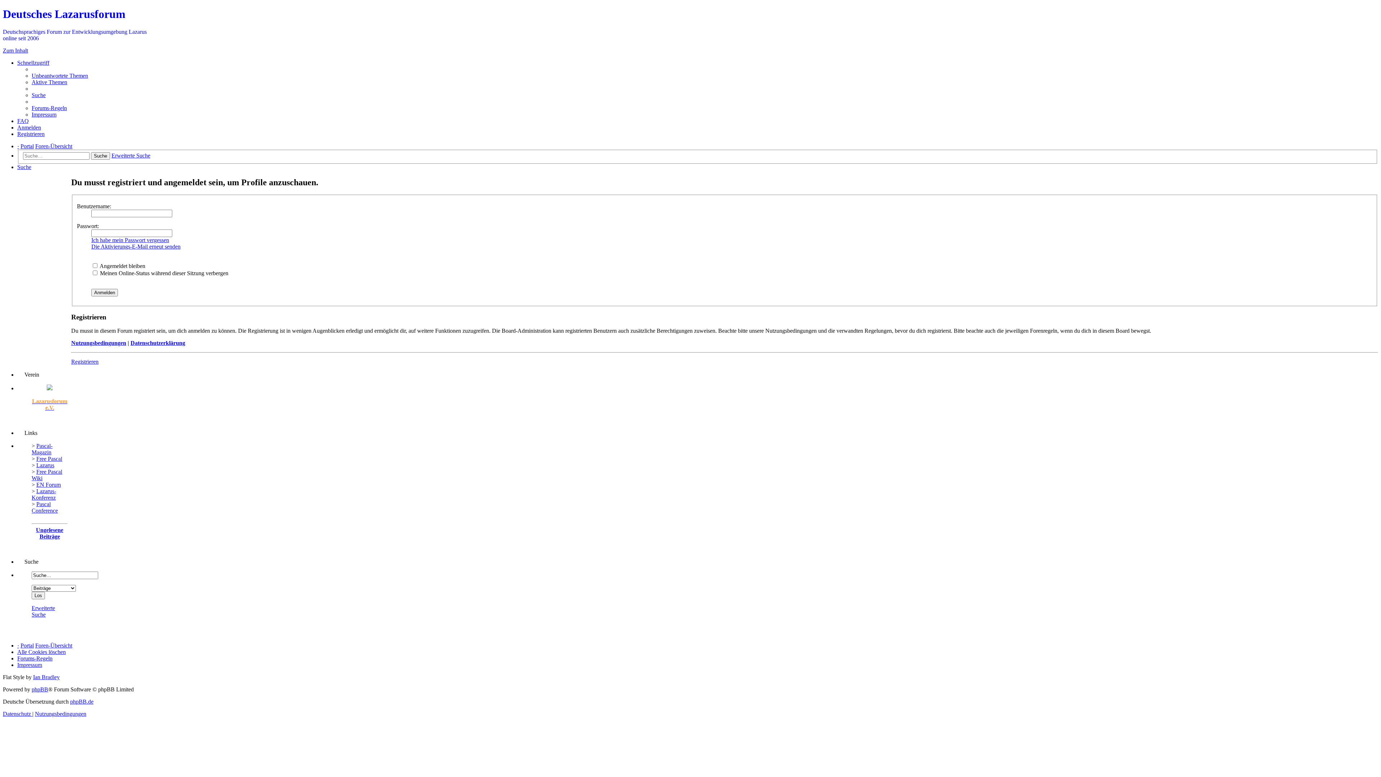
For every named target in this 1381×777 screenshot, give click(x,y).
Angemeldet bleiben (122, 266)
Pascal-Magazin (42, 449)
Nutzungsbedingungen (98, 343)
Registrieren (85, 362)
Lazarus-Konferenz (44, 494)
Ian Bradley (46, 677)
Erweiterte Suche (43, 611)
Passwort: (88, 226)
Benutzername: (94, 206)
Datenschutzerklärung (158, 343)
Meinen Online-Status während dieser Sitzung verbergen (163, 273)
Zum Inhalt (15, 50)
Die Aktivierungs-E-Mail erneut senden (136, 247)
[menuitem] (60, 76)
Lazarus (45, 465)
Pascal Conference (45, 507)
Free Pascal (49, 459)
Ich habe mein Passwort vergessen (130, 240)
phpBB (40, 689)
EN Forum (48, 485)
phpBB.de (82, 702)
